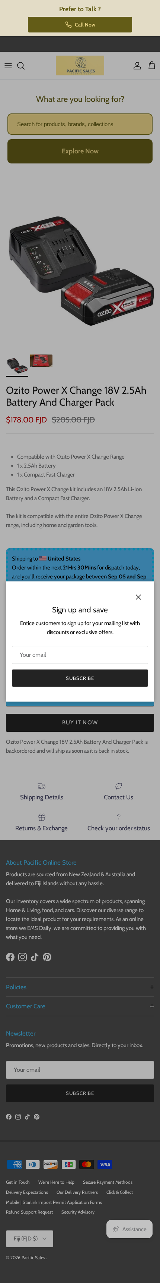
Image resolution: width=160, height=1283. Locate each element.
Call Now (85, 24)
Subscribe (80, 678)
